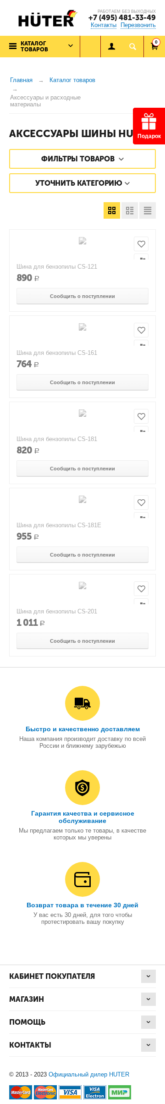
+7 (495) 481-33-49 (122, 17)
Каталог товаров (72, 80)
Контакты (103, 25)
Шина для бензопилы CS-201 (56, 611)
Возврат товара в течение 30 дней (82, 905)
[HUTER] (45, 17)
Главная (21, 80)
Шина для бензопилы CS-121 (56, 266)
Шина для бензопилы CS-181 (56, 439)
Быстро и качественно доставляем (83, 729)
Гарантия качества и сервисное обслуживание (82, 817)
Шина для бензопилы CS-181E (58, 525)
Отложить (141, 244)
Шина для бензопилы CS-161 (56, 352)
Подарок (149, 136)
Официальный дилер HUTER (89, 1074)
